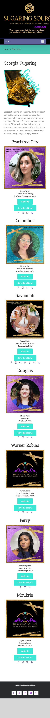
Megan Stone (25, 416)
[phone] (32, 213)
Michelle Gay (25, 266)
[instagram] (23, 213)
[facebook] (18, 213)
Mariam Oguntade (25, 566)
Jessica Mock (25, 341)
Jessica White (25, 191)
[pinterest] (25, 363)
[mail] (27, 213)
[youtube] (20, 363)
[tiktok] (30, 363)
